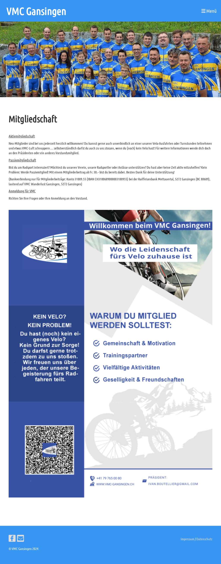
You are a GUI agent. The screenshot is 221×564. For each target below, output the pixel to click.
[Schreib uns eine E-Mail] (20, 539)
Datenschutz (204, 539)
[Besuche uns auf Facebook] (12, 539)
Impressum (187, 539)
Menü (211, 11)
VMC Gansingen (36, 11)
